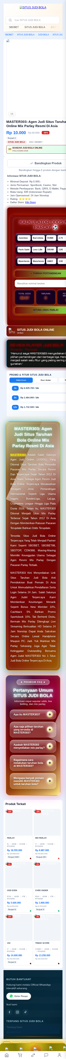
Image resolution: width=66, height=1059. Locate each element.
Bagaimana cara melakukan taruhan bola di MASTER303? (28, 763)
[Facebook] (9, 1013)
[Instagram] (17, 1013)
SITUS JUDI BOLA (34, 27)
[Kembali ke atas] (59, 1035)
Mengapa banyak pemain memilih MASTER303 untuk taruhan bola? (29, 781)
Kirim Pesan (21, 996)
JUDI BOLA (57, 27)
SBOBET (14, 27)
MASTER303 (18, 455)
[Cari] (10, 20)
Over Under (46, 380)
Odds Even (21, 380)
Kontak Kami (14, 1032)
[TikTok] (26, 1013)
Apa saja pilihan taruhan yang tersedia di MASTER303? (28, 729)
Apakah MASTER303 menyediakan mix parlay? (29, 747)
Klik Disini (30, 202)
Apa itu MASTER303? (27, 714)
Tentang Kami (14, 1027)
